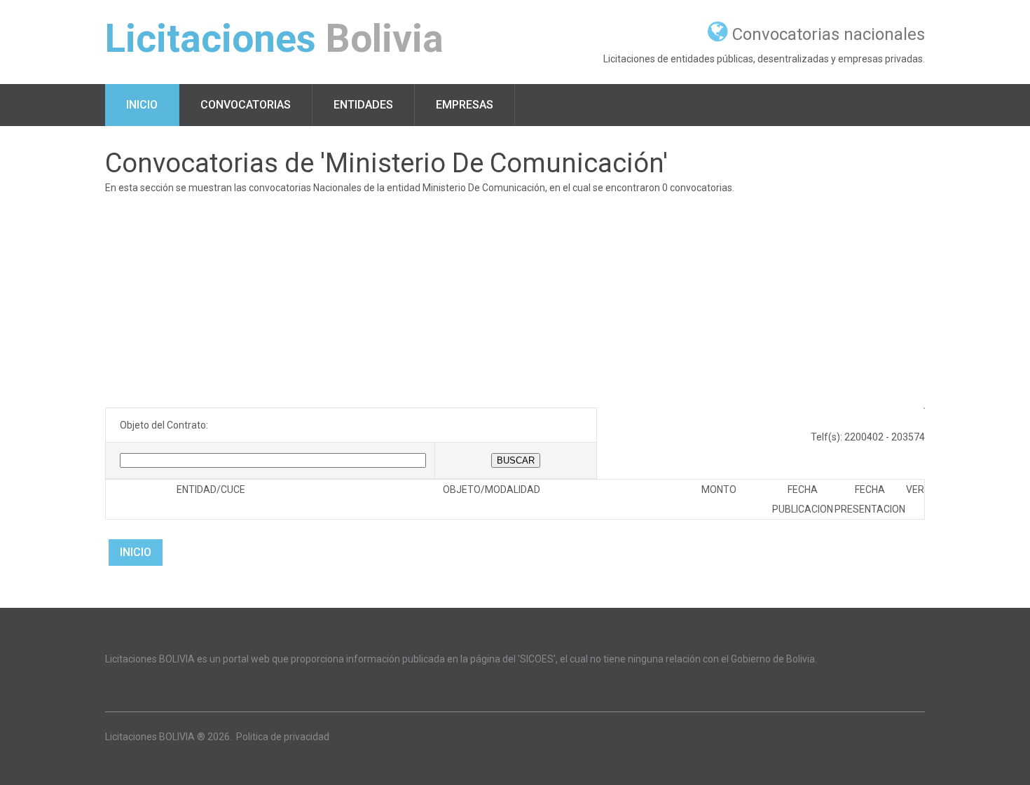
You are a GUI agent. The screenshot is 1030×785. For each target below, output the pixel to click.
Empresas (464, 104)
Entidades (363, 104)
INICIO (135, 552)
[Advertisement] (515, 302)
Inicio (142, 104)
